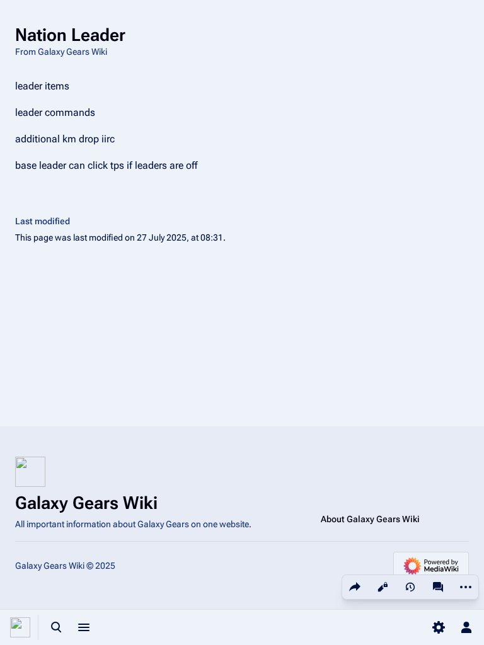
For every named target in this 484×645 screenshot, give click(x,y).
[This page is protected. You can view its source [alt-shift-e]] (382, 587)
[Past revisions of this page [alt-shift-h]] (410, 587)
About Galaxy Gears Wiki (370, 519)
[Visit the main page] (20, 627)
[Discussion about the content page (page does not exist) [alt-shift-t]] (438, 587)
